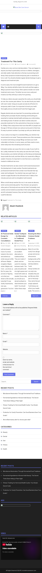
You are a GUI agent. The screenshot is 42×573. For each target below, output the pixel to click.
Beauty (5, 432)
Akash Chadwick (21, 64)
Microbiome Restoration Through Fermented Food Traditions (21, 393)
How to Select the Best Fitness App (37, 296)
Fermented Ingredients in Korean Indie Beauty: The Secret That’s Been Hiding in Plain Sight (20, 399)
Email (5, 341)
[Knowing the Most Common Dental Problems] (34, 224)
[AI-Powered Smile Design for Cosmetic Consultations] (7, 224)
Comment (6, 314)
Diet (4, 440)
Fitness (5, 445)
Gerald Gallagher (5, 246)
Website (5, 349)
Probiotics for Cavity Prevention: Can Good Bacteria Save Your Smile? (22, 414)
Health (5, 449)
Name (5, 333)
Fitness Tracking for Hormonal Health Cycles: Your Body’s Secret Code (20, 406)
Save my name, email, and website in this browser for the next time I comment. (8, 364)
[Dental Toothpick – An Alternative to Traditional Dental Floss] (21, 224)
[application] (21, 548)
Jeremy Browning (21, 246)
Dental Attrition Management (7, 296)
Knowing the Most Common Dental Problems (34, 236)
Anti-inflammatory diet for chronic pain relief (16, 419)
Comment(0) (32, 64)
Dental (4, 58)
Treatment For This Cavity (14, 200)
